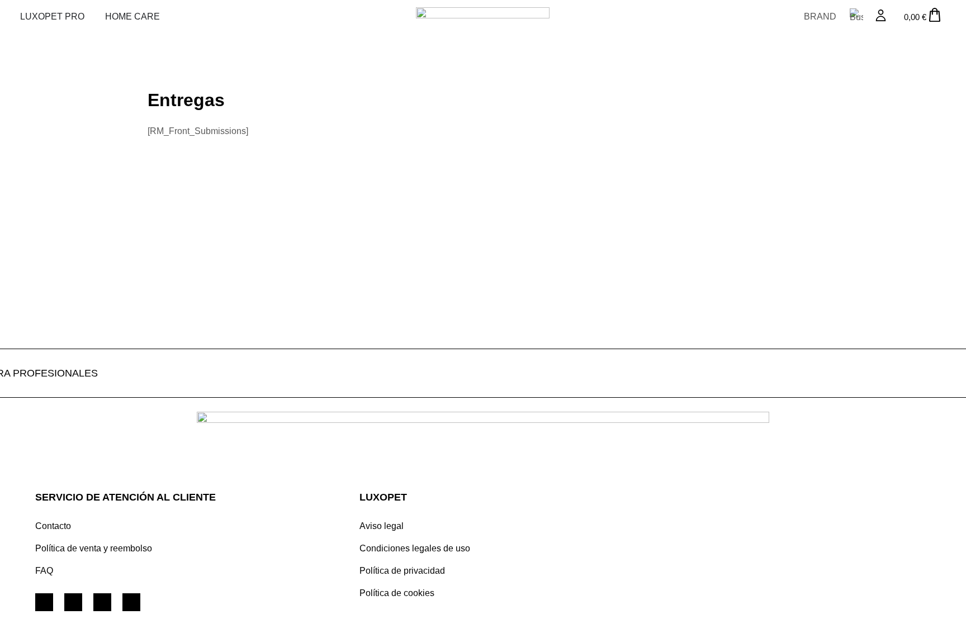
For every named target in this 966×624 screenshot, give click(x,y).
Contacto (53, 526)
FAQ (44, 570)
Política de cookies (396, 593)
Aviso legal (381, 526)
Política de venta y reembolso (93, 548)
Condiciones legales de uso (414, 548)
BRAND (820, 16)
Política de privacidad (402, 570)
